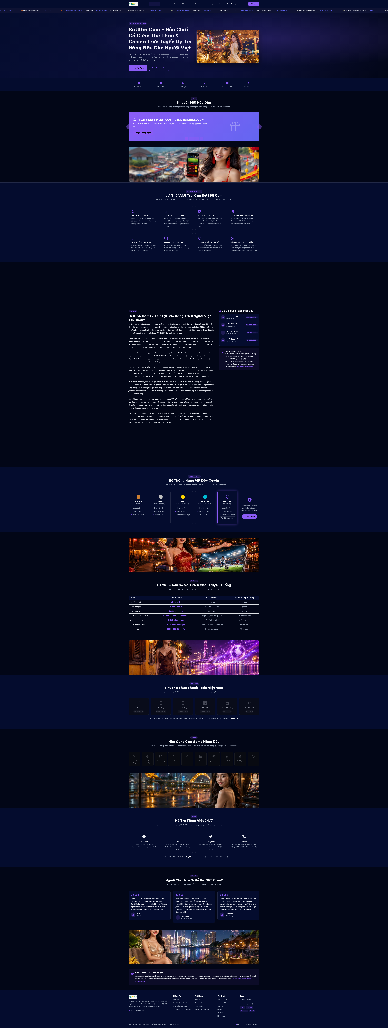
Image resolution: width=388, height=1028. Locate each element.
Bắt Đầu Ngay (250, 516)
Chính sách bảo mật (180, 1006)
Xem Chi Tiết (141, 131)
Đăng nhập (199, 1002)
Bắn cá (221, 4)
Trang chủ (154, 4)
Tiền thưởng (231, 4)
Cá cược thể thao (185, 4)
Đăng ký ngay (188, 1024)
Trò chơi (242, 4)
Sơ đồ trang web (245, 999)
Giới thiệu (176, 999)
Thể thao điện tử (168, 4)
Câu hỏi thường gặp (202, 1009)
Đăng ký (253, 4)
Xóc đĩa (211, 4)
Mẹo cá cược (200, 4)
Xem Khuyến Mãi (159, 68)
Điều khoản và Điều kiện (181, 1002)
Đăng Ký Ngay (138, 68)
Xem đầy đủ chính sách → (245, 366)
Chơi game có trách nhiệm (182, 1009)
